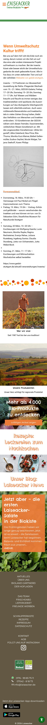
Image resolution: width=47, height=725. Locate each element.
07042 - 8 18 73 (25, 681)
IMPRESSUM (23, 622)
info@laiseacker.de (24, 684)
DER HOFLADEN (23, 586)
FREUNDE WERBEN (23, 606)
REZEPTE (24, 619)
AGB (23, 639)
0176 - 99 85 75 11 (25, 678)
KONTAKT (23, 636)
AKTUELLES (23, 576)
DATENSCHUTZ (23, 626)
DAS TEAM (23, 596)
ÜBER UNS (23, 580)
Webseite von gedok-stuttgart (29, 78)
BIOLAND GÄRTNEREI (23, 583)
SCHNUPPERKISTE (23, 616)
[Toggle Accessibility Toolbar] (41, 719)
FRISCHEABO (23, 599)
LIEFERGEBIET (24, 603)
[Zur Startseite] (20, 5)
